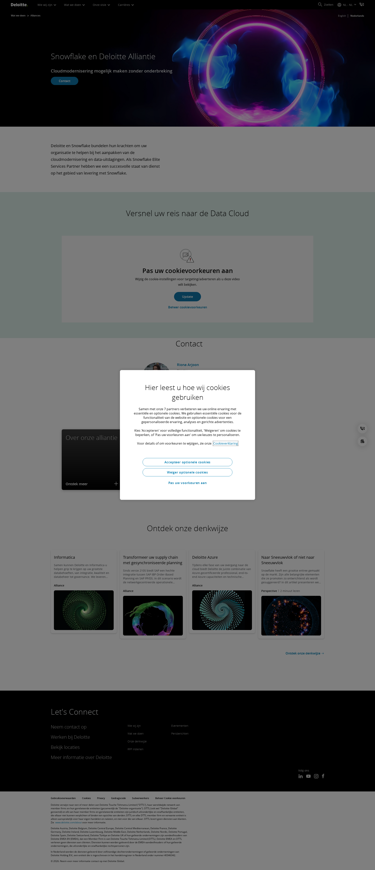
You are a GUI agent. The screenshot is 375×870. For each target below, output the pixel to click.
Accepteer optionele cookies (187, 462)
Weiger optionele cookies (187, 472)
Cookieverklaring (225, 443)
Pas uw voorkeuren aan (187, 483)
